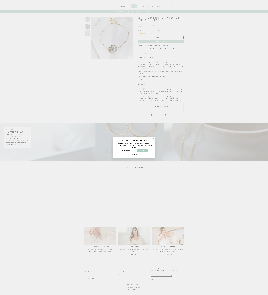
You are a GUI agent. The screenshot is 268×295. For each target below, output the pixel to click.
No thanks (134, 154)
